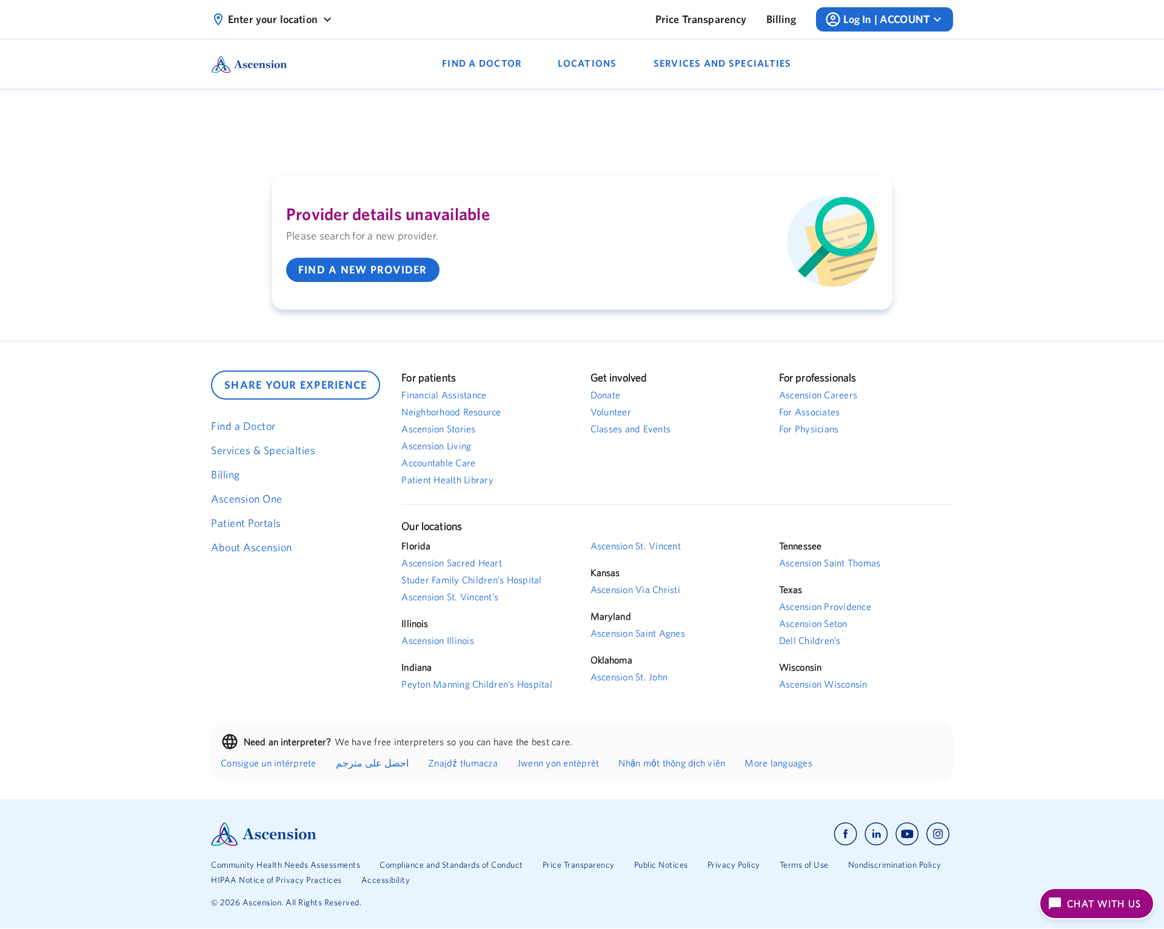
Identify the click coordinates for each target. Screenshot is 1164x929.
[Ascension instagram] (937, 834)
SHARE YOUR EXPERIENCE (295, 384)
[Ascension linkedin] (876, 834)
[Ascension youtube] (907, 834)
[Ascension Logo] (396, 834)
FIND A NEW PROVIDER (362, 269)
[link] (701, 19)
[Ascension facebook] (845, 834)
